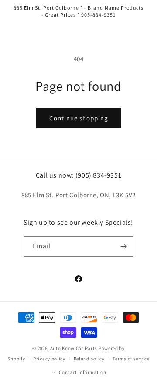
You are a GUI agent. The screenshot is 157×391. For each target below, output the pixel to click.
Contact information (82, 372)
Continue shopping (78, 118)
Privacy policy (49, 359)
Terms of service (131, 359)
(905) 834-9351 (98, 175)
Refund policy (89, 359)
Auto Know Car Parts (73, 348)
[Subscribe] (123, 246)
